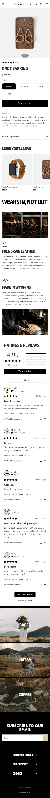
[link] (10, 62)
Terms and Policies (25, 793)
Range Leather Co (28, 787)
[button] (34, 353)
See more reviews (25, 594)
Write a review (24, 371)
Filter (26, 380)
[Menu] (3, 4)
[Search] (41, 4)
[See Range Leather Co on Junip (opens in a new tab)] (30, 600)
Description (6, 113)
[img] (18, 391)
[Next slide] (45, 172)
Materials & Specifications (11, 137)
